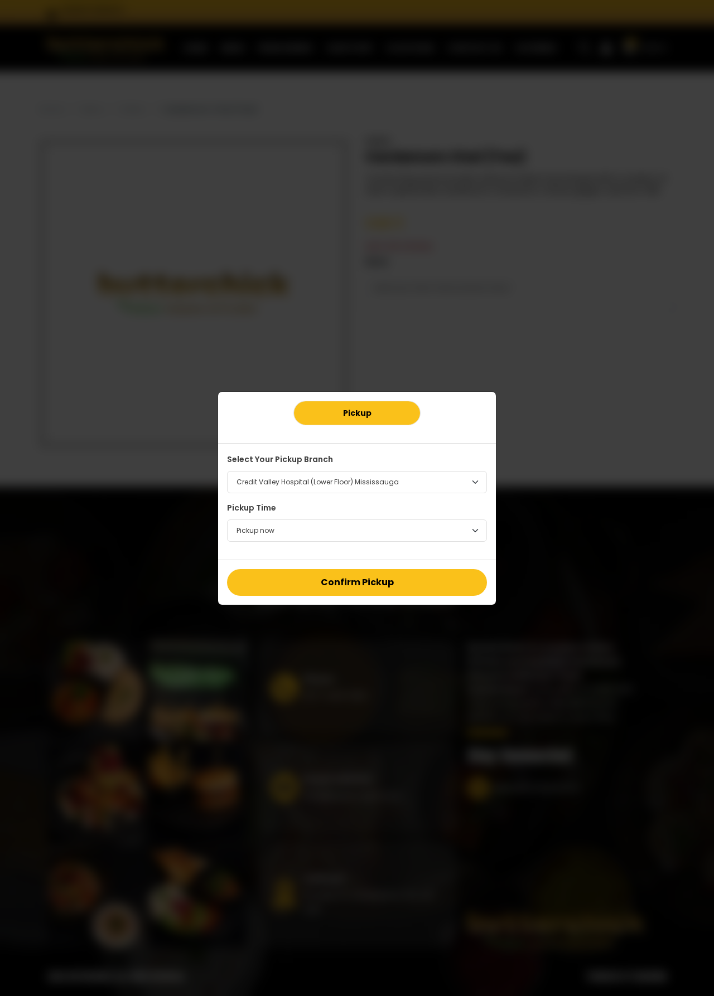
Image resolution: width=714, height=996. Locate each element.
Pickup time (251, 507)
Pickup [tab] (357, 413)
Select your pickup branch (280, 459)
